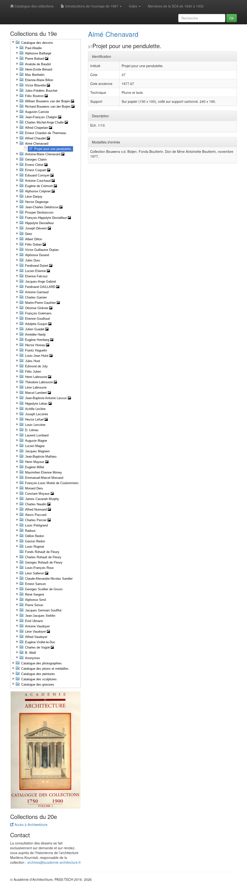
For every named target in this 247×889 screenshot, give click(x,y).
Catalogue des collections (34, 6)
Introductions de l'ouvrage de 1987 (91, 6)
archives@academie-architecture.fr (54, 862)
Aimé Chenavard (113, 34)
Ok (231, 18)
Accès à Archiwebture (31, 824)
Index (133, 6)
